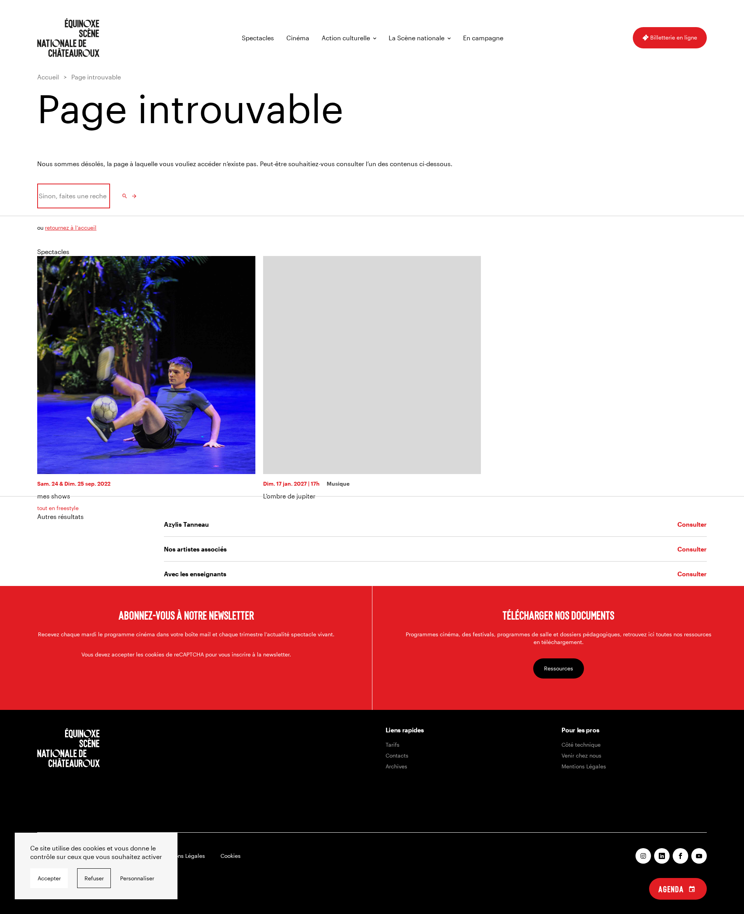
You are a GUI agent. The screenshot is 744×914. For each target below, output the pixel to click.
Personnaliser (137, 878)
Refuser (94, 878)
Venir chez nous (581, 755)
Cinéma (297, 37)
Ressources (558, 668)
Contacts (397, 755)
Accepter (49, 878)
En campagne (483, 37)
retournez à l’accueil (70, 227)
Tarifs (393, 744)
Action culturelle (346, 37)
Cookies (230, 855)
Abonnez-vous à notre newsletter (186, 615)
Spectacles (258, 37)
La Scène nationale (416, 37)
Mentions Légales (583, 766)
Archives (396, 766)
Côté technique (581, 744)
